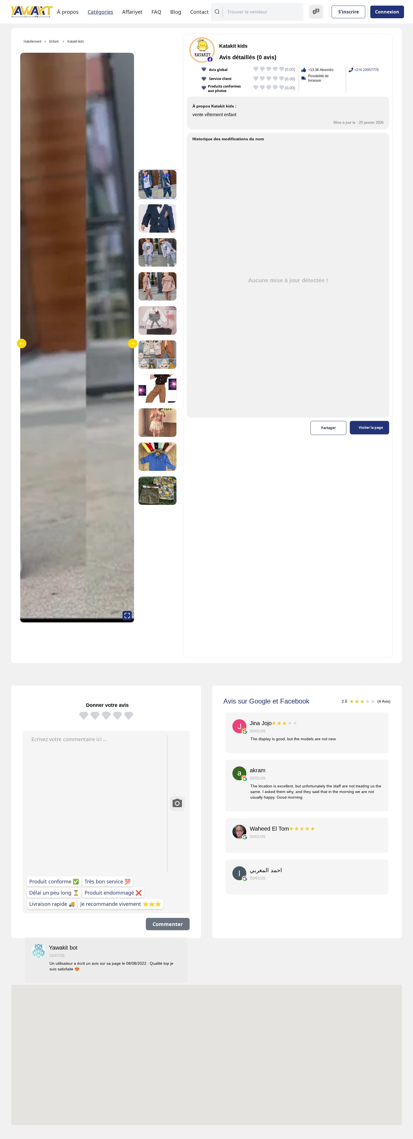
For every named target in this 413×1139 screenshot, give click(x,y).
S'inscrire (348, 12)
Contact (199, 11)
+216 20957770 (366, 70)
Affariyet (132, 11)
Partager (328, 427)
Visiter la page (371, 427)
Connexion (387, 12)
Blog (175, 11)
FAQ (156, 11)
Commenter (168, 924)
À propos (68, 11)
